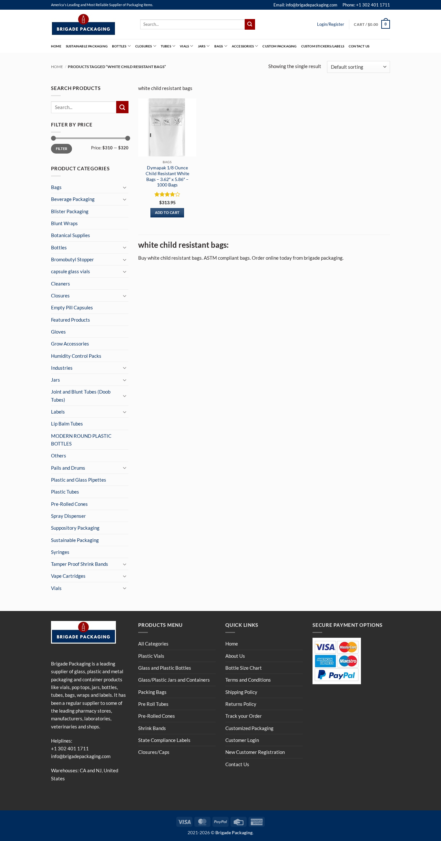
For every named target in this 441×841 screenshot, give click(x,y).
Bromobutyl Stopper (72, 259)
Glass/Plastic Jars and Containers (174, 680)
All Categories (153, 643)
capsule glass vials (70, 271)
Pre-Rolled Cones (69, 504)
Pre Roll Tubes (153, 704)
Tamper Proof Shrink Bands (79, 564)
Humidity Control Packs (76, 356)
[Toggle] (124, 187)
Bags (218, 46)
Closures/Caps (153, 752)
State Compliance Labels (164, 740)
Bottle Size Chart (243, 668)
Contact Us (359, 46)
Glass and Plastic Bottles (164, 668)
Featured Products (70, 320)
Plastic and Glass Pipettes (78, 480)
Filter (61, 148)
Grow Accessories (70, 343)
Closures (143, 46)
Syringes (60, 552)
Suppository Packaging (75, 528)
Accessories (243, 46)
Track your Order (243, 716)
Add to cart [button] (167, 212)
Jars (202, 46)
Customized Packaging (249, 728)
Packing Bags (152, 692)
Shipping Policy (241, 692)
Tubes (166, 46)
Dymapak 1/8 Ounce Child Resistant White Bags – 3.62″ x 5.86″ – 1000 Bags (167, 176)
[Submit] (250, 24)
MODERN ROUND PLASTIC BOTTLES (81, 439)
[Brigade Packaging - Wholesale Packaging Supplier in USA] (90, 24)
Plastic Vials (151, 656)
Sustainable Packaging (87, 46)
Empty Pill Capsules (72, 307)
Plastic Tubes (65, 492)
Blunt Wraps (64, 223)
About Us (235, 656)
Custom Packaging (279, 46)
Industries (62, 368)
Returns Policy (240, 704)
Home (56, 46)
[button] (372, 24)
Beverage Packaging (73, 199)
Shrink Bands (152, 728)
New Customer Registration (255, 752)
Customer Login (242, 740)
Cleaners (60, 283)
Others (58, 455)
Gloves (58, 332)
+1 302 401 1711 (70, 748)
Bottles (119, 46)
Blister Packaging (69, 211)
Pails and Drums (68, 468)
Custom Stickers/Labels (322, 46)
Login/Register (330, 24)
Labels (58, 412)
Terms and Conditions (248, 680)
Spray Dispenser (68, 516)
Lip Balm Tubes (67, 423)
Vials (184, 46)
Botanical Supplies (70, 235)
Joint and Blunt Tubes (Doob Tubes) (80, 395)
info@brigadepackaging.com (80, 756)
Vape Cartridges (68, 576)
